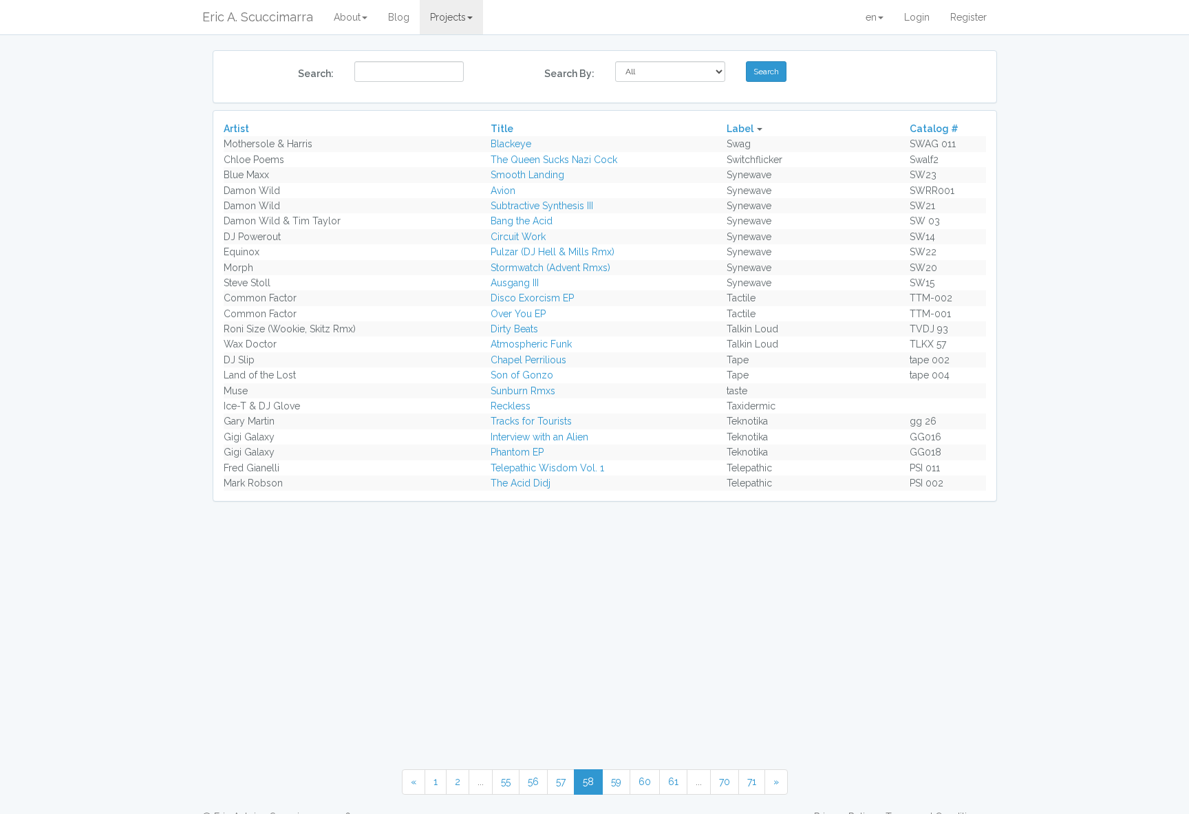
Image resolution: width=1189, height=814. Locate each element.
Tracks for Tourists (531, 421)
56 (533, 781)
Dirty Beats (514, 328)
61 (673, 781)
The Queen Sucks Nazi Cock (554, 159)
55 (506, 781)
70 (724, 781)
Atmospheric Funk (531, 344)
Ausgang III (515, 282)
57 (561, 781)
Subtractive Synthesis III (542, 205)
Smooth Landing (527, 174)
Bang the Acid (522, 220)
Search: (316, 73)
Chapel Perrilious (528, 359)
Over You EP (518, 313)
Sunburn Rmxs (523, 390)
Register (968, 17)
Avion (503, 190)
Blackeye (511, 143)
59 (616, 781)
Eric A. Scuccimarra (257, 17)
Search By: (569, 73)
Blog (398, 17)
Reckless (511, 405)
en (871, 17)
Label (740, 128)
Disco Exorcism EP (532, 297)
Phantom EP (517, 452)
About (347, 17)
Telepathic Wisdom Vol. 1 (547, 467)
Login (917, 17)
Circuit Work (518, 236)
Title (502, 128)
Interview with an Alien (539, 436)
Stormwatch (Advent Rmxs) (550, 267)
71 (751, 781)
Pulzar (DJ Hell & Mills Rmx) (552, 251)
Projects (448, 17)
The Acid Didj (520, 483)
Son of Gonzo (522, 375)
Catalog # (934, 128)
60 (645, 781)
